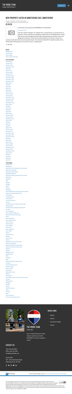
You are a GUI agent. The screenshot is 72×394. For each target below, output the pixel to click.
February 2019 (9, 93)
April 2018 (8, 111)
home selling (9, 225)
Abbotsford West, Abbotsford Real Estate (16, 175)
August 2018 (9, 104)
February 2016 (9, 144)
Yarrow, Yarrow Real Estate (13, 297)
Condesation (9, 198)
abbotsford (9, 166)
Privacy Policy (48, 373)
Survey (7, 286)
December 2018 (10, 97)
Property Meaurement (11, 265)
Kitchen (8, 236)
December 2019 (10, 79)
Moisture (8, 248)
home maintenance (11, 220)
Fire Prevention (10, 211)
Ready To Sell (9, 268)
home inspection (10, 218)
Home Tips (8, 227)
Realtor (8, 274)
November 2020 (10, 77)
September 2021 (10, 67)
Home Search (9, 222)
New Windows (9, 254)
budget (7, 182)
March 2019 (9, 92)
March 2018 (9, 113)
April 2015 (8, 160)
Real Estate (9, 270)
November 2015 (10, 147)
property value (9, 266)
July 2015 (8, 154)
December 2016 (10, 133)
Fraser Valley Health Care (12, 213)
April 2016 (8, 140)
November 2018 (10, 99)
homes (7, 232)
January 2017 (9, 131)
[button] (61, 5)
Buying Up (8, 189)
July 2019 (8, 85)
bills (7, 181)
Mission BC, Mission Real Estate (14, 247)
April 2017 (8, 126)
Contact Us (61, 5)
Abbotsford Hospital (11, 170)
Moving (7, 250)
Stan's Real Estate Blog (12, 57)
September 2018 (10, 102)
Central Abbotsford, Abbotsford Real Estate (17, 191)
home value (9, 231)
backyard (8, 179)
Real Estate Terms (10, 272)
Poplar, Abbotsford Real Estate (14, 261)
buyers (7, 186)
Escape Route (9, 206)
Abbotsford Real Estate (12, 172)
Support (8, 284)
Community (9, 195)
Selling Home (9, 281)
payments (8, 257)
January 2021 (9, 74)
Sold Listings (9, 55)
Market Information (11, 243)
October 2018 (9, 101)
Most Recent (9, 61)
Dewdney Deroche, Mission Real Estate (16, 204)
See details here (22, 30)
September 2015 (10, 151)
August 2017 (9, 120)
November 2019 (10, 81)
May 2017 (8, 124)
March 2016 (9, 142)
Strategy (8, 282)
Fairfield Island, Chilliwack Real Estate (15, 207)
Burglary (8, 184)
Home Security (9, 223)
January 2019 (9, 95)
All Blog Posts (9, 51)
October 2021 (9, 65)
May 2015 (8, 158)
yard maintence (10, 295)
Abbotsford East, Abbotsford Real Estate (19, 22)
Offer (7, 256)
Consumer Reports (10, 200)
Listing (7, 240)
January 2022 (9, 63)
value (7, 293)
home (7, 216)
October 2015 (9, 149)
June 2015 (8, 156)
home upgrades (10, 229)
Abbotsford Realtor (11, 173)
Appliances (8, 177)
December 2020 (10, 76)
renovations (9, 275)
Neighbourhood (10, 252)
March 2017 (9, 127)
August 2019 (9, 83)
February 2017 (9, 129)
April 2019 (8, 90)
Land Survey (9, 238)
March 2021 (9, 70)
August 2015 (9, 153)
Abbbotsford (9, 164)
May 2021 (8, 68)
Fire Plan (8, 209)
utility (7, 290)
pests (7, 259)
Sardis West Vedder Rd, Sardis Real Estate (17, 277)
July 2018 (8, 106)
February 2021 (9, 72)
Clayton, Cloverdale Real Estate (14, 193)
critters (8, 202)
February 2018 (9, 115)
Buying (7, 188)
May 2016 (8, 138)
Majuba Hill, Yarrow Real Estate (14, 241)
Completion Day (10, 197)
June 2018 (8, 108)
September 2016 (10, 136)
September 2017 (10, 118)
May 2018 (8, 110)
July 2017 (8, 122)
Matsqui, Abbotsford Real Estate (14, 245)
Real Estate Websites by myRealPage (59, 373)
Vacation (8, 291)
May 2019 (8, 88)
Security (8, 279)
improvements (9, 234)
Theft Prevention (10, 288)
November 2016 (10, 135)
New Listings (9, 53)
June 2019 (8, 86)
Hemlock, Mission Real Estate (13, 214)
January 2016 (9, 145)
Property (8, 263)
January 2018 (9, 117)
